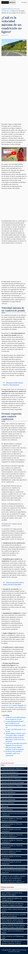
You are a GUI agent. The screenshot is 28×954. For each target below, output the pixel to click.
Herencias (5, 806)
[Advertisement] (14, 73)
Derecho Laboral (7, 796)
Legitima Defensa (7, 9)
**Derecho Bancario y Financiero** (13, 768)
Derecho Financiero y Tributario (12, 786)
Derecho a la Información (10, 775)
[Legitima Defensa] (8, 2)
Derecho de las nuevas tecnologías (13, 782)
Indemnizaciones (7, 809)
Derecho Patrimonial (8, 799)
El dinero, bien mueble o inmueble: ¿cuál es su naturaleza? (14, 753)
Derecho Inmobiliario (9, 792)
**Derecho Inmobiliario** (10, 772)
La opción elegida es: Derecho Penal (13, 867)
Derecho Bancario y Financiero (12, 779)
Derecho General (7, 789)
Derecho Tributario (8, 803)
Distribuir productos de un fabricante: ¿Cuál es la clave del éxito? (15, 739)
